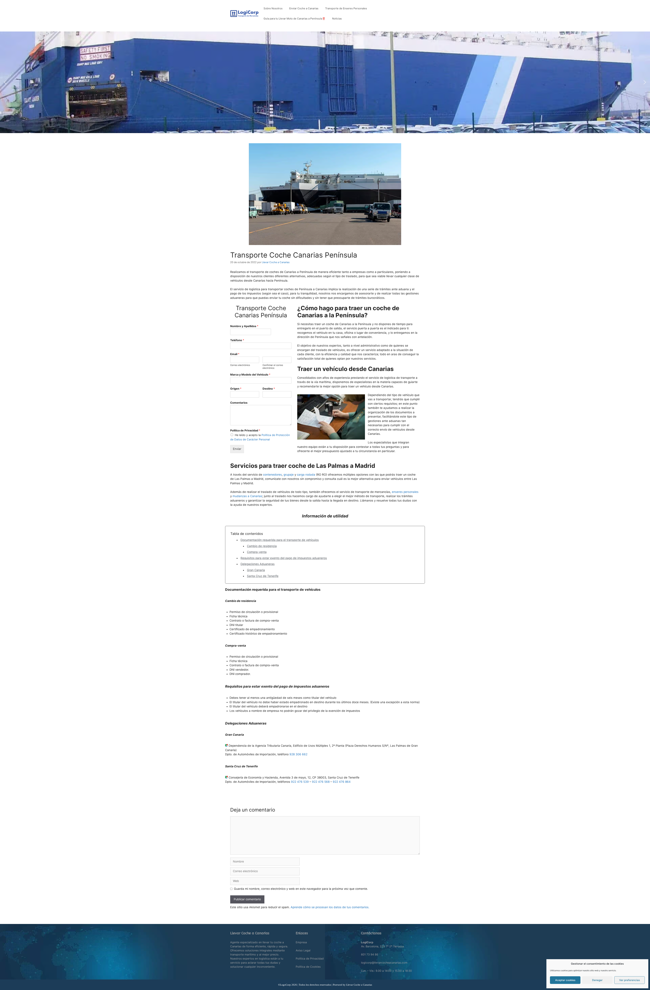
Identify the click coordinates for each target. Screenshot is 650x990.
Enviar (237, 449)
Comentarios (238, 402)
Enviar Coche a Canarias (303, 8)
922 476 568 (321, 781)
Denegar (597, 980)
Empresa (301, 942)
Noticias (337, 18)
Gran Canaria (256, 570)
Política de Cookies (308, 966)
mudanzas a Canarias (247, 496)
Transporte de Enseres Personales (346, 8)
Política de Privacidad (245, 430)
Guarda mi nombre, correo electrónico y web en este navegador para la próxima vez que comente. (301, 888)
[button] (5, 82)
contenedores (272, 474)
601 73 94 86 (369, 954)
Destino (269, 388)
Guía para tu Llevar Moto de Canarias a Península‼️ (294, 18)
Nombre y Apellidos (244, 326)
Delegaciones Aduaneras (258, 564)
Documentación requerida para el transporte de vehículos (280, 540)
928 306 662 (298, 754)
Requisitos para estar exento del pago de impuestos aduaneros (284, 558)
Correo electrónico (240, 365)
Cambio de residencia (262, 546)
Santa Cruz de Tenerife (262, 576)
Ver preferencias (629, 980)
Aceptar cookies (565, 980)
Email (234, 354)
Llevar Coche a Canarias (359, 984)
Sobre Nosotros (273, 8)
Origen (235, 388)
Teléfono (237, 340)
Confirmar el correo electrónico (273, 366)
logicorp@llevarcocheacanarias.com (384, 962)
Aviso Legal (303, 950)
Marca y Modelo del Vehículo (250, 374)
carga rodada (306, 474)
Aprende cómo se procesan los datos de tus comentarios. (330, 907)
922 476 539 (300, 781)
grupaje (289, 474)
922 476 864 (342, 781)
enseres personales (405, 492)
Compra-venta (257, 552)
